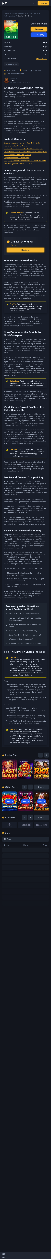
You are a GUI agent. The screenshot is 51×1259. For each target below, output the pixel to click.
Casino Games (18, 13)
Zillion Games (25, 761)
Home (6, 13)
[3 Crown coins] (25, 769)
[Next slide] (46, 755)
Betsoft (9, 761)
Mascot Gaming (41, 761)
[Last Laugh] (9, 769)
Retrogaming (9, 16)
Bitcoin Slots (32, 13)
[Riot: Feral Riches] (41, 769)
